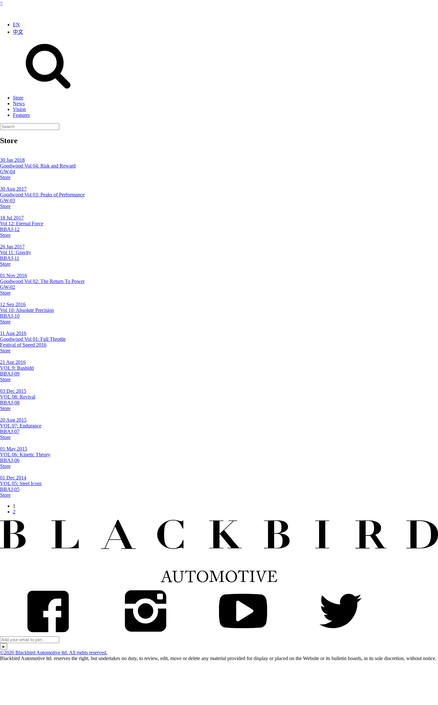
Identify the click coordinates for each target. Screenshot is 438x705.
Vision (19, 109)
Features (21, 115)
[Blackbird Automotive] (219, 584)
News (19, 103)
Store (18, 97)
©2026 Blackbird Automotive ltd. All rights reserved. (53, 652)
